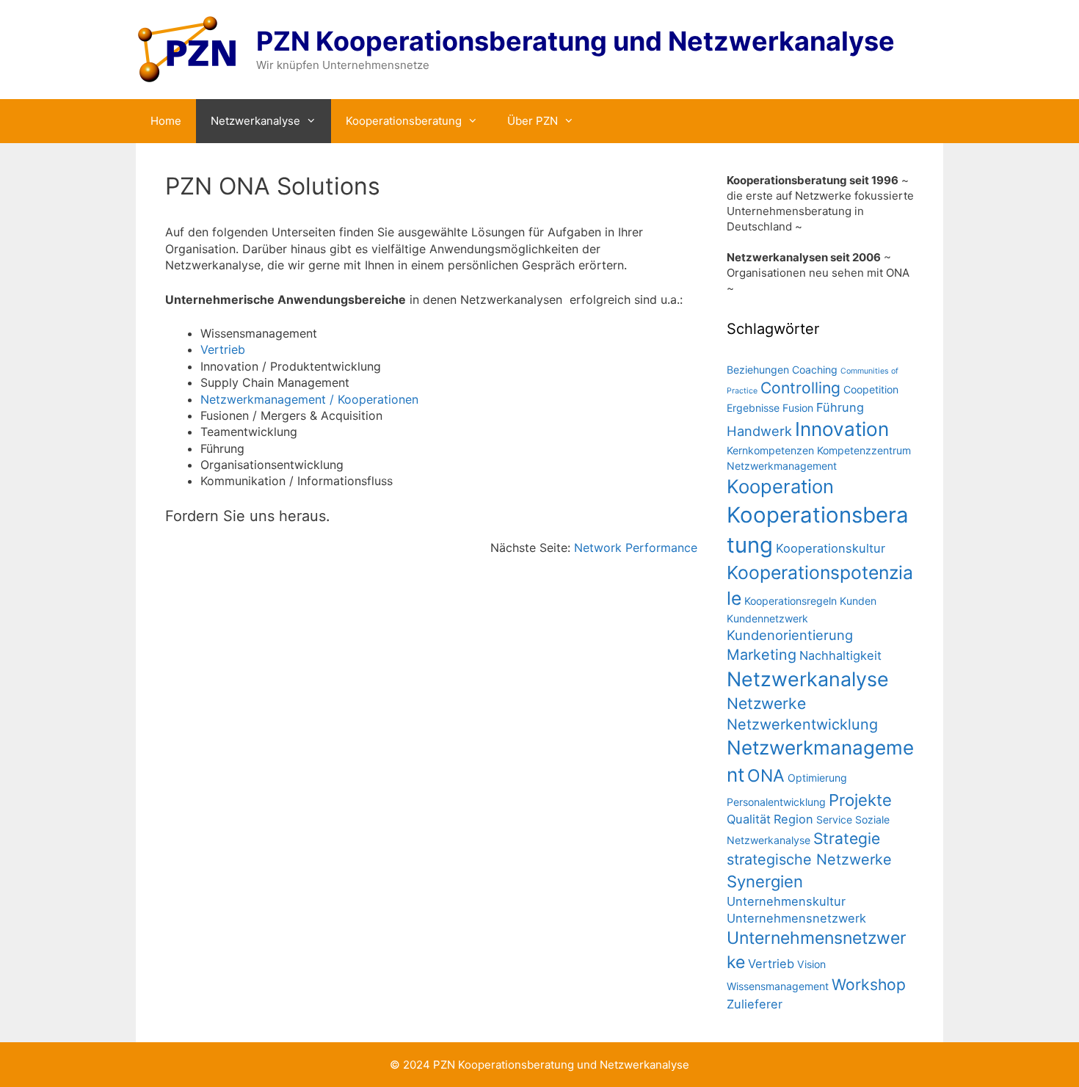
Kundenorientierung (790, 635)
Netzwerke (766, 703)
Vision (811, 964)
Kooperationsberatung (404, 121)
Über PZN (532, 121)
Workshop (869, 984)
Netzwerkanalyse (255, 121)
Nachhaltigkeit (840, 655)
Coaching (815, 369)
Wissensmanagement (778, 986)
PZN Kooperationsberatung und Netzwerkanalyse (575, 41)
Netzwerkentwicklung (802, 724)
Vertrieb (222, 349)
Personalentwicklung (776, 802)
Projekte (860, 800)
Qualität (749, 819)
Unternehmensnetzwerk (796, 918)
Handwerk (759, 431)
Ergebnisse (753, 407)
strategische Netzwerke (809, 859)
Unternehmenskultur (786, 901)
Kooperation (780, 486)
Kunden (858, 601)
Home (165, 121)
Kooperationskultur (830, 548)
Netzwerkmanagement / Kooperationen (309, 399)
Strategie (846, 838)
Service (834, 819)
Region (793, 819)
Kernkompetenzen (770, 450)
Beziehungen (758, 369)
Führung (840, 407)
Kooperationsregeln (790, 601)
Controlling (800, 388)
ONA (766, 776)
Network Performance (635, 547)
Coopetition (870, 389)
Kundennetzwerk (767, 618)
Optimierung (817, 777)
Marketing (761, 655)
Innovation (842, 429)
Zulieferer (754, 1004)
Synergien (765, 881)
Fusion (797, 407)
